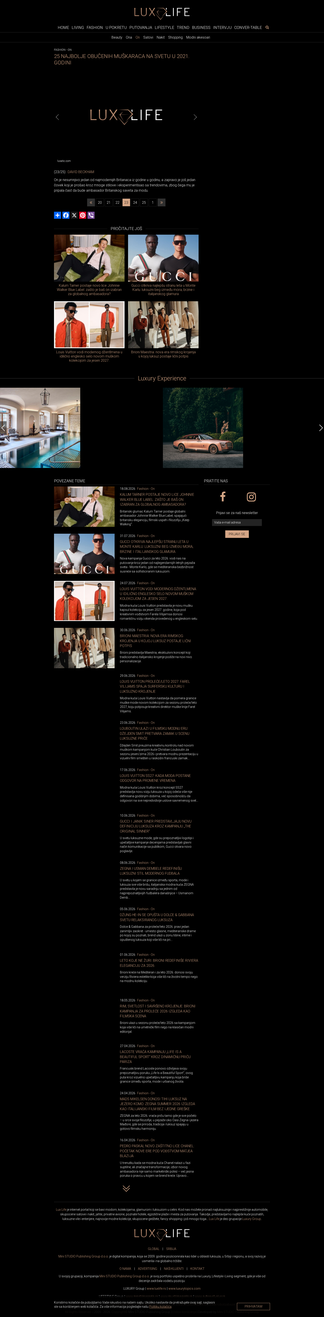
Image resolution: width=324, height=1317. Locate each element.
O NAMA (125, 1268)
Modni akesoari (198, 37)
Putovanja (140, 27)
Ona (129, 37)
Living (78, 27)
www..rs (156, 1288)
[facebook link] (222, 497)
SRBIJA (171, 1249)
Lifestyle (164, 27)
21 (109, 202)
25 (144, 202)
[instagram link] (251, 497)
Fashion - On (146, 488)
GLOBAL (153, 1249)
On (138, 37)
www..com (184, 1288)
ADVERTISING (147, 1268)
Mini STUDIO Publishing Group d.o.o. (83, 1256)
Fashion (95, 27)
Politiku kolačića (160, 1306)
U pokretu (116, 27)
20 (100, 202)
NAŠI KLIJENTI (174, 1268)
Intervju (222, 27)
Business (201, 27)
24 (135, 202)
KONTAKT (197, 1268)
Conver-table (248, 27)
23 (126, 202)
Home (63, 27)
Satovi (148, 37)
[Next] (195, 117)
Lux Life (61, 1209)
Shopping (175, 37)
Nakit (161, 37)
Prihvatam (254, 1306)
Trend (183, 27)
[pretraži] (267, 27)
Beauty (117, 37)
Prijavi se (237, 534)
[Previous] (57, 117)
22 (117, 202)
